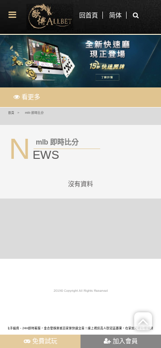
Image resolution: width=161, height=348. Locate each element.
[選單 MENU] (12, 15)
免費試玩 (43, 340)
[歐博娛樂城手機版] (50, 17)
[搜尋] (133, 15)
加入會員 (124, 340)
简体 (115, 15)
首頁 (11, 112)
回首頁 (88, 15)
